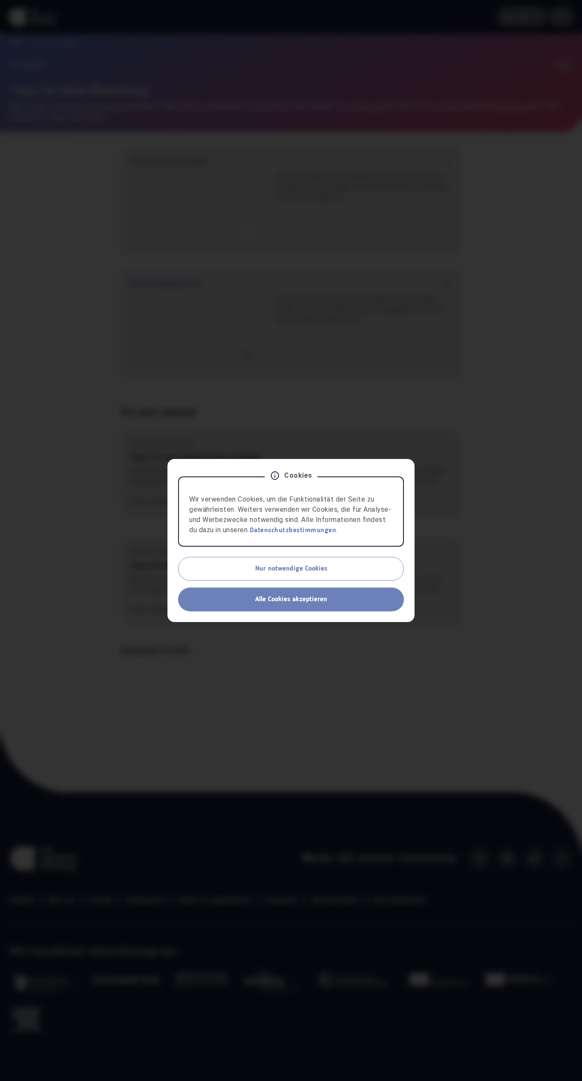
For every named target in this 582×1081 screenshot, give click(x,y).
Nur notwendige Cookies (291, 568)
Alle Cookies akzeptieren (291, 599)
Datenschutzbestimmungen (293, 530)
